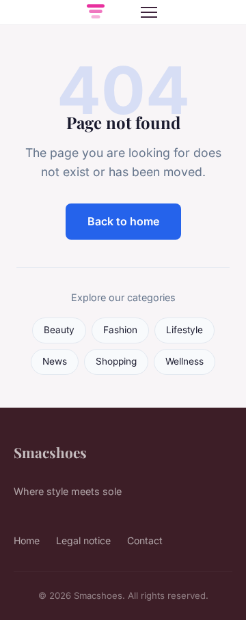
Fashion (120, 329)
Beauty (59, 329)
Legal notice (83, 540)
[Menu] (149, 12)
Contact (145, 540)
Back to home (123, 221)
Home (27, 540)
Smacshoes (50, 452)
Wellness (184, 361)
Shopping (116, 361)
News (54, 361)
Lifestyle (184, 329)
